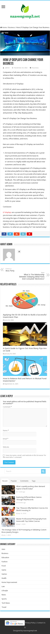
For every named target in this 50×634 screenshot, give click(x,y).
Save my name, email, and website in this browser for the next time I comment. (24, 456)
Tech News (6, 603)
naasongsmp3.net (30, 631)
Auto (3, 549)
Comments (24, 481)
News (4, 595)
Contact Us (41, 623)
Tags (33, 481)
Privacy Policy (30, 623)
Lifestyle (5, 591)
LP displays (7, 212)
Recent (4, 481)
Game (4, 570)
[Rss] (25, 627)
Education (5, 557)
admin (7, 68)
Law (3, 586)
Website (6, 447)
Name (6, 430)
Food (4, 566)
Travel (4, 607)
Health (4, 578)
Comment (7, 407)
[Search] (43, 471)
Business (11, 27)
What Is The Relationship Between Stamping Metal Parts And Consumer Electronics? (31, 276)
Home (4, 27)
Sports (4, 599)
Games (4, 574)
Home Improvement (9, 582)
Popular (14, 481)
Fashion (4, 562)
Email (5, 439)
